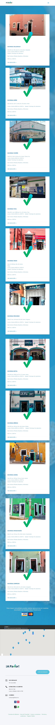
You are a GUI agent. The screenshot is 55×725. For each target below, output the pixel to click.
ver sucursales (42, 672)
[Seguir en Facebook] (15, 702)
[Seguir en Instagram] (18, 702)
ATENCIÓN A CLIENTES (16, 687)
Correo (11, 695)
